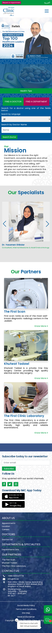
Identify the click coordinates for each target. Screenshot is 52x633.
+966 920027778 (16, 576)
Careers (5, 529)
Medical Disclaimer (26, 616)
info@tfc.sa (13, 579)
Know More (41, 326)
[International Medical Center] (8, 11)
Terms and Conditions (26, 609)
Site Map (26, 613)
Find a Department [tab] (36, 101)
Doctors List (7, 539)
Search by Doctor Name (14, 124)
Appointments (8, 523)
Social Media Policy (26, 605)
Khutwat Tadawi (9, 562)
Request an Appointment (11, 3)
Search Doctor (9, 137)
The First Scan (8, 559)
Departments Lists (10, 549)
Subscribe (9, 468)
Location (6, 526)
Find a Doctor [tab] (13, 101)
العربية (47, 2)
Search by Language (10, 114)
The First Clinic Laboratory (14, 566)
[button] (47, 224)
